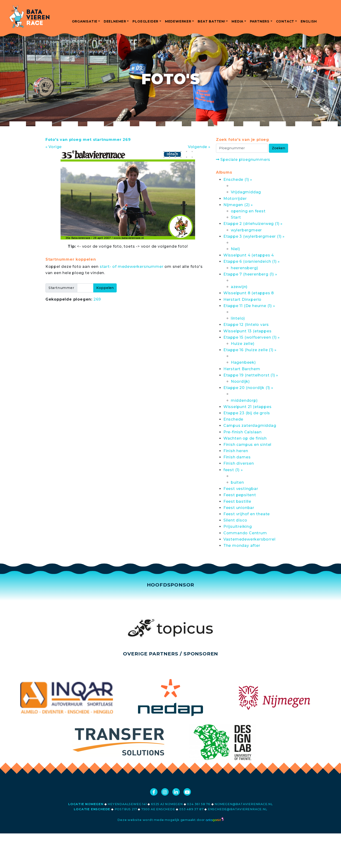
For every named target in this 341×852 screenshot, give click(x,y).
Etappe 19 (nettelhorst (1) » (250, 375)
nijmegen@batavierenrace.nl (244, 804)
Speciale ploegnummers (244, 159)
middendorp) (244, 400)
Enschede (233, 419)
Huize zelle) (242, 343)
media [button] (237, 21)
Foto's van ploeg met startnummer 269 (88, 139)
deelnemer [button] (115, 21)
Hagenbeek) (243, 362)
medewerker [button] (178, 21)
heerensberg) (244, 268)
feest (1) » (233, 470)
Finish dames (237, 457)
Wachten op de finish (245, 438)
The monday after (241, 545)
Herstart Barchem (241, 369)
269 (97, 299)
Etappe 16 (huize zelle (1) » (250, 350)
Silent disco (235, 520)
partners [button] (260, 21)
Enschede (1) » (237, 179)
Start (236, 217)
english (309, 21)
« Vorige (53, 147)
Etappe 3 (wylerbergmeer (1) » (254, 236)
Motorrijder (235, 198)
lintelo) (238, 318)
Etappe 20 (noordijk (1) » (248, 388)
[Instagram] (165, 792)
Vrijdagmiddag (246, 192)
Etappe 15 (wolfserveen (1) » (251, 337)
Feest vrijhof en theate (246, 514)
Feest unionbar (238, 507)
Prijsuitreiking (237, 526)
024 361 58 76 (198, 804)
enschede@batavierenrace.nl (237, 809)
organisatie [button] (84, 21)
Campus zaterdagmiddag (249, 425)
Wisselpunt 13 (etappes (247, 331)
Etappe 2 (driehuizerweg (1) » (253, 223)
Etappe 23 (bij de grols (246, 413)
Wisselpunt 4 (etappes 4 (248, 255)
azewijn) (239, 287)
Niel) (235, 249)
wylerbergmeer (246, 230)
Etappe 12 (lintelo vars (246, 324)
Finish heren (235, 451)
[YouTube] (187, 792)
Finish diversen (238, 463)
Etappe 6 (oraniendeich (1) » (251, 261)
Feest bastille (237, 501)
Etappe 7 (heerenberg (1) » (250, 274)
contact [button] (285, 21)
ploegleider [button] (145, 21)
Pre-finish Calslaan (242, 432)
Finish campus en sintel (247, 444)
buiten (237, 482)
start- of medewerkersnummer (132, 266)
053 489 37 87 (191, 809)
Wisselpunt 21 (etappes (247, 407)
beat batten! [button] (211, 21)
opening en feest (248, 211)
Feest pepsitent (239, 495)
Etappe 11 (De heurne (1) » (249, 306)
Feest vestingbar (240, 488)
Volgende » (199, 147)
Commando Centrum (245, 533)
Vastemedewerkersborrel (249, 539)
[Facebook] (154, 792)
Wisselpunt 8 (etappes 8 (248, 293)
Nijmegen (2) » (238, 205)
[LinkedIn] (176, 792)
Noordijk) (240, 381)
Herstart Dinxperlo (242, 299)
